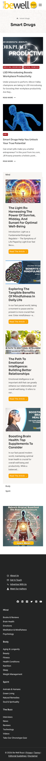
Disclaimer (33, 756)
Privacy (29, 752)
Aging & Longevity (11, 649)
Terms (37, 752)
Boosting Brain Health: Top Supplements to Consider (21, 441)
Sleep (5, 670)
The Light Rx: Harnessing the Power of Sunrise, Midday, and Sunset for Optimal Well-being (23, 217)
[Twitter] (31, 601)
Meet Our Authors (18, 588)
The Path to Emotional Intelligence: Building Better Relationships (20, 366)
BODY (5, 134)
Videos (6, 733)
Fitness (6, 657)
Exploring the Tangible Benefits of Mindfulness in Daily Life (22, 294)
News (5, 721)
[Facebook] (18, 601)
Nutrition (7, 665)
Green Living (8, 693)
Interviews (8, 717)
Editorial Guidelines (17, 756)
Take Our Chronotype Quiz (15, 737)
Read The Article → (19, 252)
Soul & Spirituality (11, 701)
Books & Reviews (11, 617)
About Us (14, 575)
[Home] (17, 18)
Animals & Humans (11, 689)
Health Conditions (11, 661)
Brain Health (8, 621)
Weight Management (12, 674)
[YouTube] (41, 601)
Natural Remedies (31, 67)
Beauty (6, 653)
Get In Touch (16, 580)
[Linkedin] (22, 601)
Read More (9, 97)
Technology (8, 729)
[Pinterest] (36, 601)
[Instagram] (27, 601)
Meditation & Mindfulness (15, 629)
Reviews (7, 725)
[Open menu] (40, 4)
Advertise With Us (18, 584)
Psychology (8, 634)
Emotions (7, 625)
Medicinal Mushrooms (12, 67)
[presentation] (23, 50)
